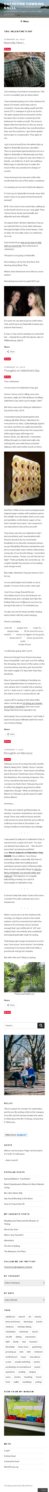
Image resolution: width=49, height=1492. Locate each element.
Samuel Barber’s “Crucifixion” (17, 1179)
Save (8, 49)
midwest (38, 1352)
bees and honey (13, 1321)
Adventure (9, 1240)
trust (8, 1382)
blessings (28, 1321)
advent (22, 1317)
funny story (23, 1347)
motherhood (11, 1357)
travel (38, 1377)
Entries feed (10, 1456)
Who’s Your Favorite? (14, 1235)
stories (17, 1377)
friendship (10, 1347)
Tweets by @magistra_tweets (18, 1267)
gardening (37, 1347)
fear (24, 1342)
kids (21, 1352)
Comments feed (11, 1461)
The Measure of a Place (15, 1251)
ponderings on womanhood (18, 1367)
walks (16, 1382)
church (35, 1332)
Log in (7, 1450)
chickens (10, 1327)
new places (35, 1357)
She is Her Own (11, 1229)
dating (19, 1337)
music (23, 1357)
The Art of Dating (12, 1246)
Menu (26, 21)
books (39, 1321)
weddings (27, 1382)
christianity (11, 1332)
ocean (8, 1362)
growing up (11, 1352)
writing (38, 1382)
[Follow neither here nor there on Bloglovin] (16, 1136)
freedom (33, 1342)
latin (29, 1352)
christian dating (24, 1327)
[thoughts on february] (18, 753)
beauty (38, 1317)
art (30, 1317)
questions (10, 1372)
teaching (28, 1377)
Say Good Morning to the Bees (18, 1198)
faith (8, 1342)
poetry (37, 1362)
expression (30, 1337)
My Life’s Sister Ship (13, 1193)
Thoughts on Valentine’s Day (21, 370)
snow (8, 1377)
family (16, 1342)
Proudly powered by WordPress (18, 1485)
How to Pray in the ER (14, 1204)
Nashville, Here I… (14, 42)
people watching (22, 1362)
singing (32, 1372)
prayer (37, 1367)
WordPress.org (11, 1467)
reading (21, 1372)
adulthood (10, 1317)
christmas (23, 1332)
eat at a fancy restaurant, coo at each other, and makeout (23, 872)
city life (9, 1337)
